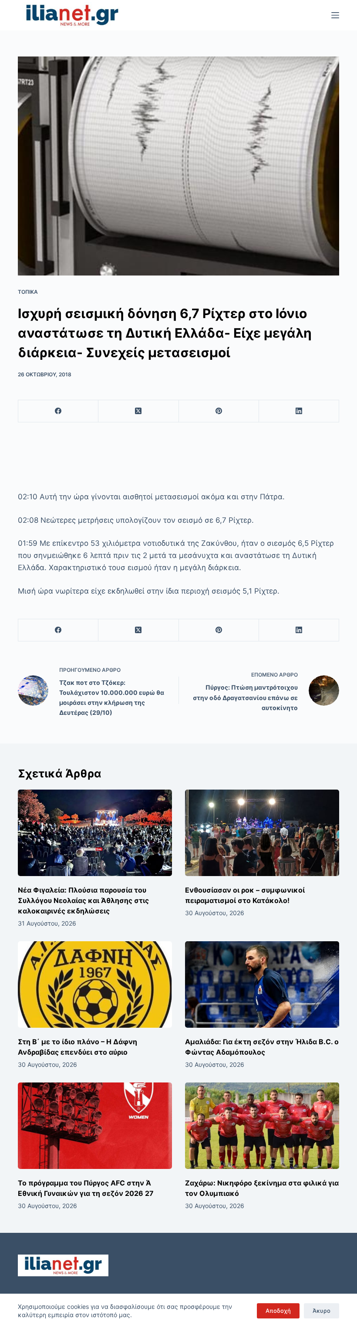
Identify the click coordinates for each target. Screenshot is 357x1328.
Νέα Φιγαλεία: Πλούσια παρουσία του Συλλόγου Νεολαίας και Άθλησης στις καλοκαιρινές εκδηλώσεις (83, 900)
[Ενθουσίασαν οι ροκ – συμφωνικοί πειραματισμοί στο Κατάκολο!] (262, 833)
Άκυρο (321, 1310)
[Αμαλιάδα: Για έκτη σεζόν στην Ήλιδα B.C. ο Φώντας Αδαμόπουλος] (262, 984)
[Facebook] (58, 411)
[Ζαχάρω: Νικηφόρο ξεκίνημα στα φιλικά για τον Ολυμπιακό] (262, 1125)
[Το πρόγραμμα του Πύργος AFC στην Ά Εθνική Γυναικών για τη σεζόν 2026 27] (95, 1125)
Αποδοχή (278, 1310)
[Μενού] (335, 15)
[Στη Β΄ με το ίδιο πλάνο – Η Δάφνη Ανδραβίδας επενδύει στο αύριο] (95, 984)
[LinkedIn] (299, 411)
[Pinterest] (219, 411)
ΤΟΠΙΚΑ (28, 292)
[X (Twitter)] (138, 411)
